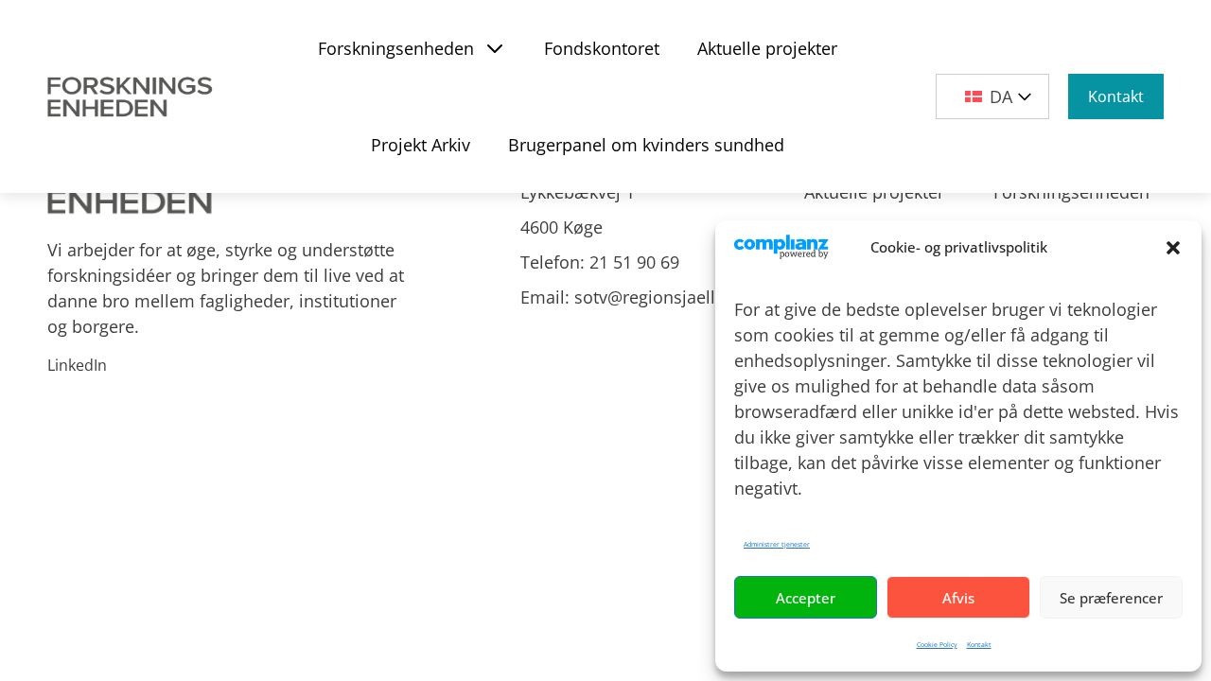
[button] (1173, 247)
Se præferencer (1111, 597)
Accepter (805, 597)
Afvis (958, 597)
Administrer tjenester (777, 544)
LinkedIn (77, 365)
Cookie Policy (937, 644)
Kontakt (979, 644)
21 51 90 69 (634, 262)
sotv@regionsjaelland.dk (671, 297)
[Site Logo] (133, 96)
